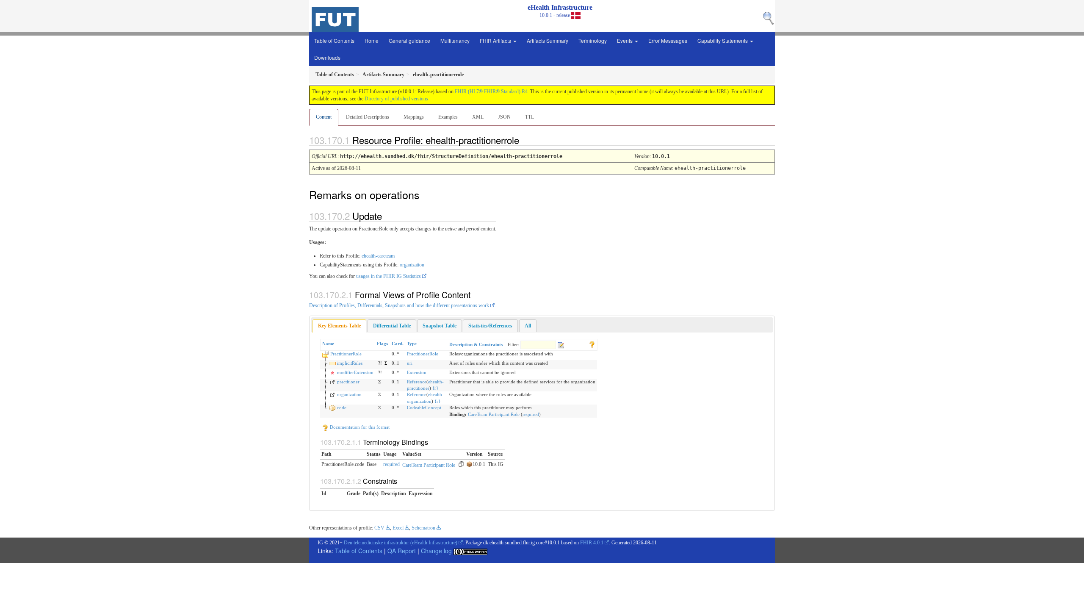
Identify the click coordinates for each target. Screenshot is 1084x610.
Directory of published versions (396, 99)
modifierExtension (355, 372)
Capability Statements (723, 40)
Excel (398, 528)
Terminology (592, 40)
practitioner (348, 381)
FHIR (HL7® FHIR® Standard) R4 (491, 91)
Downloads (327, 57)
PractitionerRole (346, 353)
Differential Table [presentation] (392, 326)
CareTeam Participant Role (494, 414)
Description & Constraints (476, 344)
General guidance (409, 40)
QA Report (401, 550)
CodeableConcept (424, 407)
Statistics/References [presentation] (490, 326)
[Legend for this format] (592, 343)
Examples (448, 117)
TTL (529, 117)
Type (412, 343)
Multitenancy (455, 40)
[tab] (339, 326)
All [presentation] (528, 326)
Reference (416, 381)
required (531, 414)
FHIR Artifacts (496, 40)
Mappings (414, 117)
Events (625, 40)
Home (372, 40)
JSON (504, 117)
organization (412, 265)
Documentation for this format (359, 427)
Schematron (423, 528)
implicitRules (349, 363)
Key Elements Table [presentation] (339, 326)
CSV (379, 528)
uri (409, 363)
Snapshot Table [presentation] (439, 326)
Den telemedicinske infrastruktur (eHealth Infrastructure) (400, 543)
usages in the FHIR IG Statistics (388, 276)
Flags (382, 343)
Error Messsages (667, 40)
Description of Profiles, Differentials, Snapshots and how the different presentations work (399, 305)
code (341, 407)
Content (324, 117)
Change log (436, 550)
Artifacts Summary (547, 40)
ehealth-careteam (378, 256)
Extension (416, 372)
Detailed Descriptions (367, 117)
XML (478, 117)
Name (328, 343)
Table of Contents (334, 40)
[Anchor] (526, 139)
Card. (398, 343)
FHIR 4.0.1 (591, 543)
